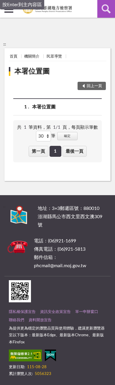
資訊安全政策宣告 (55, 312)
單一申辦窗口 (86, 312)
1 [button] (55, 151)
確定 (67, 136)
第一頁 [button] (38, 151)
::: (4, 44)
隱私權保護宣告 (22, 312)
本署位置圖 (32, 71)
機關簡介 (32, 56)
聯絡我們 (16, 320)
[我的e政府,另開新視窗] (50, 357)
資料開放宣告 (40, 320)
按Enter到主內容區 (22, 4)
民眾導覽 (54, 56)
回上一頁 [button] (94, 86)
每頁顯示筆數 (84, 127)
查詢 (106, 9)
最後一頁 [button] (74, 151)
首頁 (13, 56)
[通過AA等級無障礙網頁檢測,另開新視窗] (25, 357)
